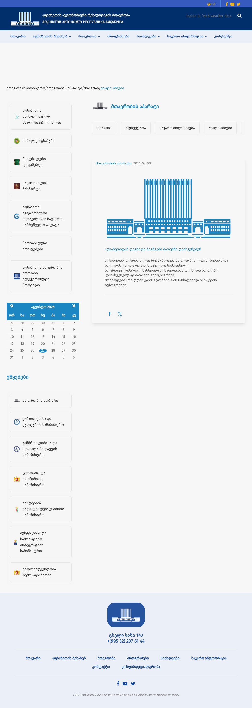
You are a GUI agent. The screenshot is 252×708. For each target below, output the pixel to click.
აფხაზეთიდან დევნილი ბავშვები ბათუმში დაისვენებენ (153, 249)
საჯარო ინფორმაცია (177, 128)
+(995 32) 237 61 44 (126, 641)
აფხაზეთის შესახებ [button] (50, 36)
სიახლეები (170, 658)
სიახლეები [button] (147, 36)
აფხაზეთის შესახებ (69, 658)
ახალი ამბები (220, 128)
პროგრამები (118, 36)
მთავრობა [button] (87, 36)
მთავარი (18, 36)
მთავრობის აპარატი (113, 163)
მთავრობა (106, 658)
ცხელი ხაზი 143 (126, 635)
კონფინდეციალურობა (141, 667)
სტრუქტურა (136, 128)
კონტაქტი (223, 36)
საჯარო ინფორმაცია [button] (185, 36)
